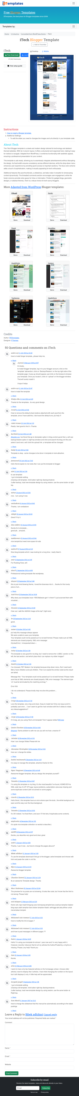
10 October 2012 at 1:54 (23, 651)
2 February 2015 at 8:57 (31, 363)
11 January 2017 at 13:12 (28, 1001)
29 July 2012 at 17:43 (26, 461)
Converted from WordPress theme (33, 34)
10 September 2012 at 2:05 (23, 560)
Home (7, 34)
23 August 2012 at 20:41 (29, 538)
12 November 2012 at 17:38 (24, 717)
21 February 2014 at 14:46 (23, 966)
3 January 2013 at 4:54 (23, 843)
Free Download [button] (12, 55)
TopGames (15, 298)
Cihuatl (14, 193)
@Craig (61, 720)
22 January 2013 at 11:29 (32, 878)
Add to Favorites (40, 44)
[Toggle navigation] (74, 3)
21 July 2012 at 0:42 (22, 410)
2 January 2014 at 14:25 (23, 939)
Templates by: (8, 26)
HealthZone (52, 298)
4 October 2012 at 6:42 (23, 629)
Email (7, 1056)
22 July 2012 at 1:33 (27, 423)
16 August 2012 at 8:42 (27, 503)
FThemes (14, 340)
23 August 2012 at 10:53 (28, 525)
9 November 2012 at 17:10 (23, 701)
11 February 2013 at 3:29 (29, 902)
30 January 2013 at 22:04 (32, 888)
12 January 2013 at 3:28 (30, 853)
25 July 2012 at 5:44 (22, 450)
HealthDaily (15, 263)
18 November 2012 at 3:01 (26, 738)
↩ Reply (13, 360)
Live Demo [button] (27, 55)
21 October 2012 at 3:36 (23, 664)
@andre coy (15, 437)
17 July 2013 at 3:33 (36, 928)
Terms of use (34, 1092)
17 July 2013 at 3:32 (36, 918)
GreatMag (51, 228)
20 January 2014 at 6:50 (22, 955)
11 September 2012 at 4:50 (24, 570)
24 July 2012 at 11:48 (24, 434)
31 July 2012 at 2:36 (20, 471)
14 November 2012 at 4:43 (32, 728)
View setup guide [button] (15, 66)
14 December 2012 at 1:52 (28, 821)
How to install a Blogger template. (19, 133)
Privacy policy (45, 1092)
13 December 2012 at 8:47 (26, 781)
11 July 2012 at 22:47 (25, 388)
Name (7, 1048)
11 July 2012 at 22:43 (25, 353)
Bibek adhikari (34, 1014)
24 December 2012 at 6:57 (24, 832)
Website (8, 1064)
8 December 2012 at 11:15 (33, 760)
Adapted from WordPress (26, 187)
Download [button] (27, 220)
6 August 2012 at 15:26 (23, 493)
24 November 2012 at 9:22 (37, 749)
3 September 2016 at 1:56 (31, 982)
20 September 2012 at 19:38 (28, 595)
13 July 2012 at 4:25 (26, 399)
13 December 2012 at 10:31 (25, 797)
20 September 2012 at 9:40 (25, 581)
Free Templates (19, 12)
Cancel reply (50, 1014)
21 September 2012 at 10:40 (26, 608)
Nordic (50, 193)
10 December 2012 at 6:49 (31, 770)
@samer (14, 730)
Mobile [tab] (46, 51)
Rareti (13, 228)
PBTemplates (14, 338)
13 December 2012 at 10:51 (26, 811)
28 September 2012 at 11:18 (22, 619)
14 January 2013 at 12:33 (23, 867)
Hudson (51, 263)
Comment (8, 1022)
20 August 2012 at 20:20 (24, 514)
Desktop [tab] (35, 51)
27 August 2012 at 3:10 (25, 549)
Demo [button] (15, 220)
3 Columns (15, 34)
